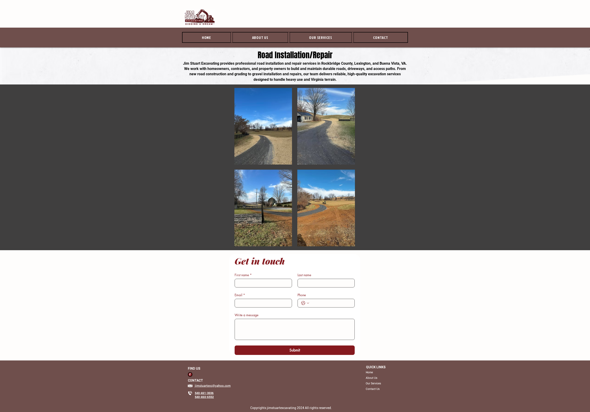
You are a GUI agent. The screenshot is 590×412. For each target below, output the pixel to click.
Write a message (246, 315)
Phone (302, 295)
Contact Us (373, 389)
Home (369, 372)
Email (240, 295)
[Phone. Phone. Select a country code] (305, 303)
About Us (371, 378)
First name (243, 275)
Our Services (373, 383)
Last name (304, 275)
